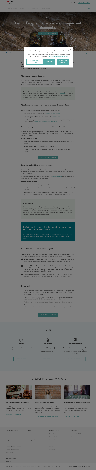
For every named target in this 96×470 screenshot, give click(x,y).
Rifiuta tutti (49, 62)
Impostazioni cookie (34, 62)
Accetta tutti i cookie (63, 62)
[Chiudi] (70, 49)
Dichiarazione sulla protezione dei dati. (58, 56)
